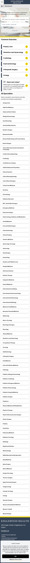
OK (15, 556)
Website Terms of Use (15, 559)
